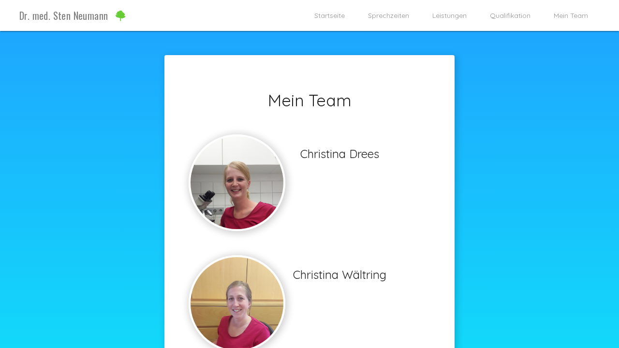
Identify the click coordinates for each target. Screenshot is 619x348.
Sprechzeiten (388, 15)
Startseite (329, 15)
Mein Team (571, 15)
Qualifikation (510, 15)
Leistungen (449, 15)
